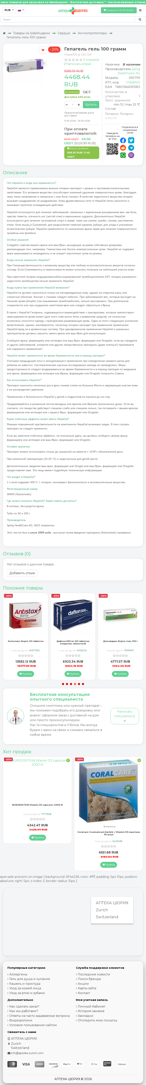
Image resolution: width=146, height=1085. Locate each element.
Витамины (38, 826)
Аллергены (18, 974)
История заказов (91, 1011)
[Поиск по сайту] (140, 19)
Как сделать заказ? (24, 1006)
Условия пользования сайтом (33, 1025)
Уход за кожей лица (25, 988)
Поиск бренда (89, 979)
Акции (83, 983)
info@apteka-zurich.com (27, 1053)
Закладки (85, 1016)
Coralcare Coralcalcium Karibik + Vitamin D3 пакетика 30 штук (37, 833)
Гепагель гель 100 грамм (26, 37)
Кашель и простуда (24, 983)
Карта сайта (87, 988)
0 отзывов (91, 60)
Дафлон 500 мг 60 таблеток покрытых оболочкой (25, 642)
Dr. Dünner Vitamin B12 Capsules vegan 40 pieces (108, 828)
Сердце (64, 33)
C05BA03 (133, 82)
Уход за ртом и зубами (27, 993)
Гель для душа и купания (29, 979)
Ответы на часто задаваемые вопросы (39, 1016)
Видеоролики (20, 1020)
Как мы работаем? (23, 1011)
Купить (91, 104)
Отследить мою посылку (97, 1020)
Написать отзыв (78, 64)
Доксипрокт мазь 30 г (120, 641)
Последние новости (94, 974)
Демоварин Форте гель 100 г (73, 641)
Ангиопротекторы (92, 33)
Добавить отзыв (22, 573)
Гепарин (112, 114)
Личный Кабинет (91, 1006)
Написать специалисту (124, 714)
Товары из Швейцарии (31, 33)
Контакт (84, 993)
